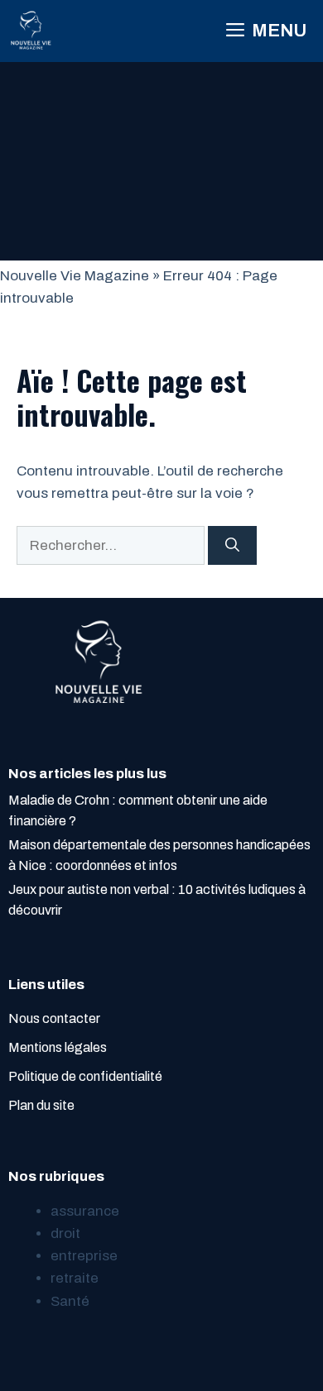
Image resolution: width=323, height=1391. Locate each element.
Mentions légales (57, 1047)
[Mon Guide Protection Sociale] (31, 31)
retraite (75, 1278)
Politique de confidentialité (85, 1076)
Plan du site (41, 1105)
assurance (85, 1211)
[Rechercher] (232, 546)
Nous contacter (54, 1018)
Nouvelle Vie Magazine (74, 276)
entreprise (84, 1256)
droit (65, 1233)
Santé (70, 1301)
